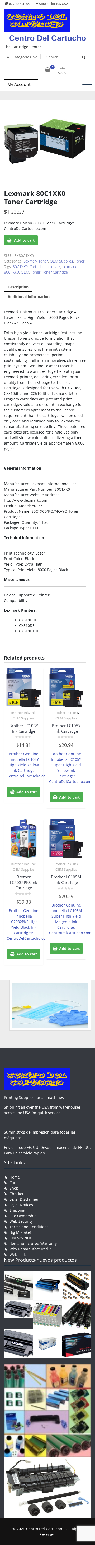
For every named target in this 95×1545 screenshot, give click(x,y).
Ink (33, 712)
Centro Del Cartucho (47, 38)
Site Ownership (23, 1215)
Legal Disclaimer (24, 1199)
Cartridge (37, 266)
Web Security (21, 1221)
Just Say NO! (20, 1237)
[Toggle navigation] (87, 84)
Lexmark (53, 266)
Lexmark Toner (35, 261)
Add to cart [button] (26, 791)
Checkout (18, 1193)
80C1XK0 (20, 266)
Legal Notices (21, 1204)
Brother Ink (20, 712)
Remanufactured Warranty (33, 1243)
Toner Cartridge (55, 272)
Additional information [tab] (29, 296)
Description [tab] (18, 286)
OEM (25, 272)
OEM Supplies (61, 261)
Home (15, 1177)
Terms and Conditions (29, 1226)
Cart (13, 1182)
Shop (14, 1188)
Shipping (17, 1210)
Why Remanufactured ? (30, 1248)
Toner (79, 261)
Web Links (18, 1254)
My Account (19, 84)
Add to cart (24, 240)
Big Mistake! (20, 1232)
